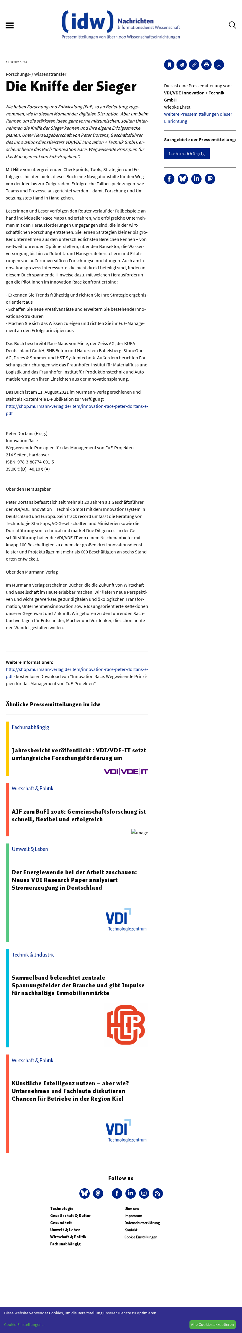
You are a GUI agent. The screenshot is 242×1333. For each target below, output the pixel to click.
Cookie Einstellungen (141, 1236)
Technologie (61, 1208)
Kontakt (131, 1229)
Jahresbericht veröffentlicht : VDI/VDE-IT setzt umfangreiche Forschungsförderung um (79, 754)
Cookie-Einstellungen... (24, 1324)
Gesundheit (61, 1223)
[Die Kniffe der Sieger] (181, 64)
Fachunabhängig (65, 1244)
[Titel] (169, 64)
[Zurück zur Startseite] (121, 24)
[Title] (194, 64)
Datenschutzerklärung (142, 1222)
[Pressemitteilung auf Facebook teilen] (169, 179)
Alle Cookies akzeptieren (212, 1324)
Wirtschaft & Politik (68, 1237)
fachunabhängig (187, 153)
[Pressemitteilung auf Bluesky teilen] (183, 179)
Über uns (132, 1208)
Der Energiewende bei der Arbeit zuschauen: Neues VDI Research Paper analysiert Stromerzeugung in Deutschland (74, 880)
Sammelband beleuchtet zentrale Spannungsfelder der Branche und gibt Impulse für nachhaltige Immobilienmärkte (78, 985)
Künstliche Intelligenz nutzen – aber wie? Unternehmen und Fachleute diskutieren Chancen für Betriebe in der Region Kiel (70, 1091)
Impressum (133, 1215)
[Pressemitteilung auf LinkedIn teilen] (196, 179)
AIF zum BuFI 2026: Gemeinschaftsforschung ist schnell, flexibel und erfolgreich (79, 815)
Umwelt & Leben (65, 1230)
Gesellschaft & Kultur (70, 1215)
